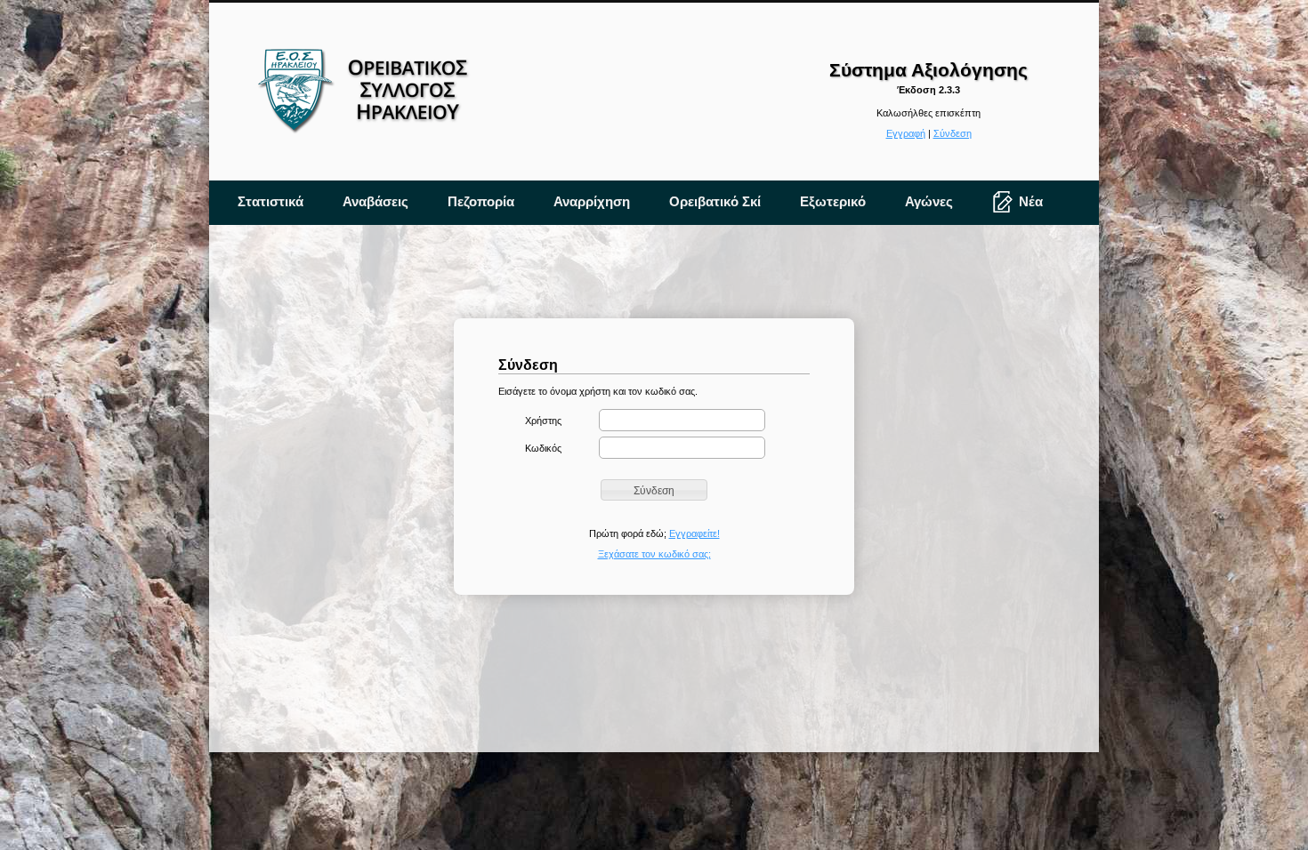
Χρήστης (543, 420)
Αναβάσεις (375, 201)
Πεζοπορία (481, 201)
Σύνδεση (952, 133)
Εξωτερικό (833, 201)
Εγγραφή (905, 133)
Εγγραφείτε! (694, 533)
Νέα (1031, 201)
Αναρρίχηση (591, 201)
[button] (654, 490)
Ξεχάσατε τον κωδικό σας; (654, 554)
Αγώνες (929, 201)
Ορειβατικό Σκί (715, 201)
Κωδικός (543, 448)
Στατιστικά (270, 201)
